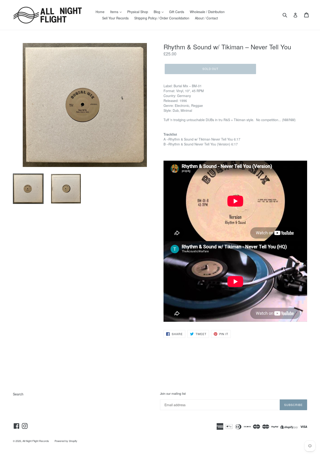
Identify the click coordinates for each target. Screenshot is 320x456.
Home (100, 11)
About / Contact (206, 18)
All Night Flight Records (35, 441)
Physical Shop (137, 11)
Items (114, 11)
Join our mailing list (173, 393)
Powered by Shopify (66, 441)
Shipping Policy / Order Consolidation (161, 18)
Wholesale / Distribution (207, 11)
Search (18, 394)
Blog (157, 11)
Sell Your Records (115, 18)
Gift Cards (176, 11)
